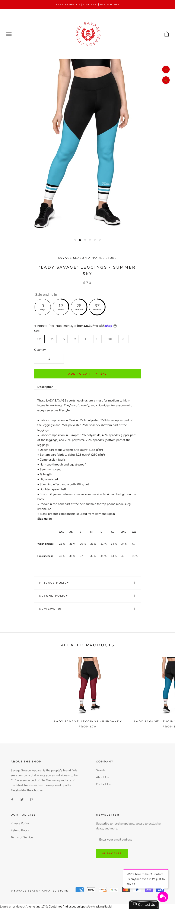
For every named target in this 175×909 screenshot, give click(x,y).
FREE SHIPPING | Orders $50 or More (87, 4)
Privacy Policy (54, 582)
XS (52, 339)
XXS (39, 339)
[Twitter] (21, 799)
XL (97, 339)
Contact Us (103, 784)
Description (45, 387)
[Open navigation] (9, 34)
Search (100, 770)
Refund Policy (53, 595)
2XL (110, 339)
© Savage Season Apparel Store (39, 890)
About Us (102, 777)
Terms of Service (22, 837)
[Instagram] (31, 799)
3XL (123, 339)
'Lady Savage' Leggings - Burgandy (87, 721)
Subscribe (112, 853)
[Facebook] (12, 799)
